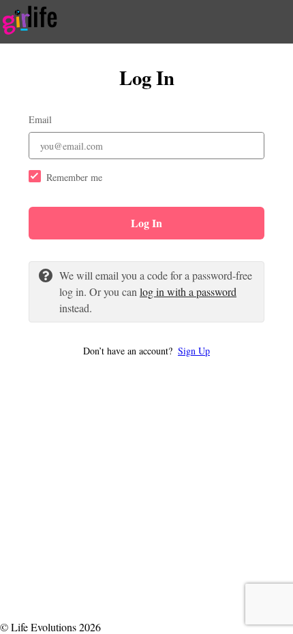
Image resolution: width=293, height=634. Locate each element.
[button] (146, 350)
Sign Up (194, 350)
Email (40, 119)
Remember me (74, 177)
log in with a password (188, 291)
